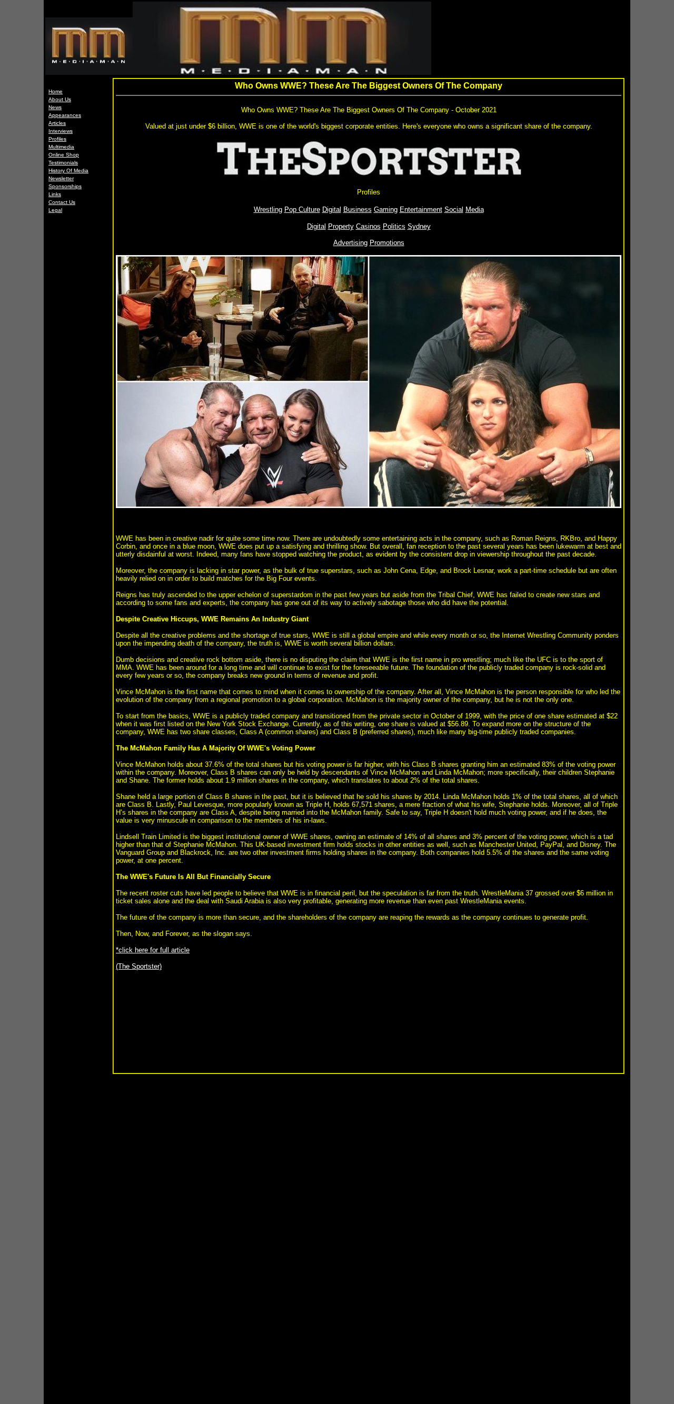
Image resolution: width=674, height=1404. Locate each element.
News (55, 107)
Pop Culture (302, 209)
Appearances (64, 115)
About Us (59, 99)
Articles (57, 123)
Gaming (386, 209)
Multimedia (61, 147)
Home (55, 91)
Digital (331, 209)
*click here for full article (153, 950)
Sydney (419, 226)
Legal (55, 210)
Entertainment (421, 209)
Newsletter (61, 178)
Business (357, 209)
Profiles (57, 139)
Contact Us (61, 202)
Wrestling (268, 209)
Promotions (387, 243)
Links (54, 194)
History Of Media (68, 170)
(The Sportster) (139, 966)
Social (453, 209)
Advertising (350, 243)
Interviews (60, 131)
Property (341, 226)
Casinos (368, 226)
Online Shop (63, 155)
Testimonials (63, 162)
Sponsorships (65, 186)
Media (474, 209)
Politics (394, 226)
